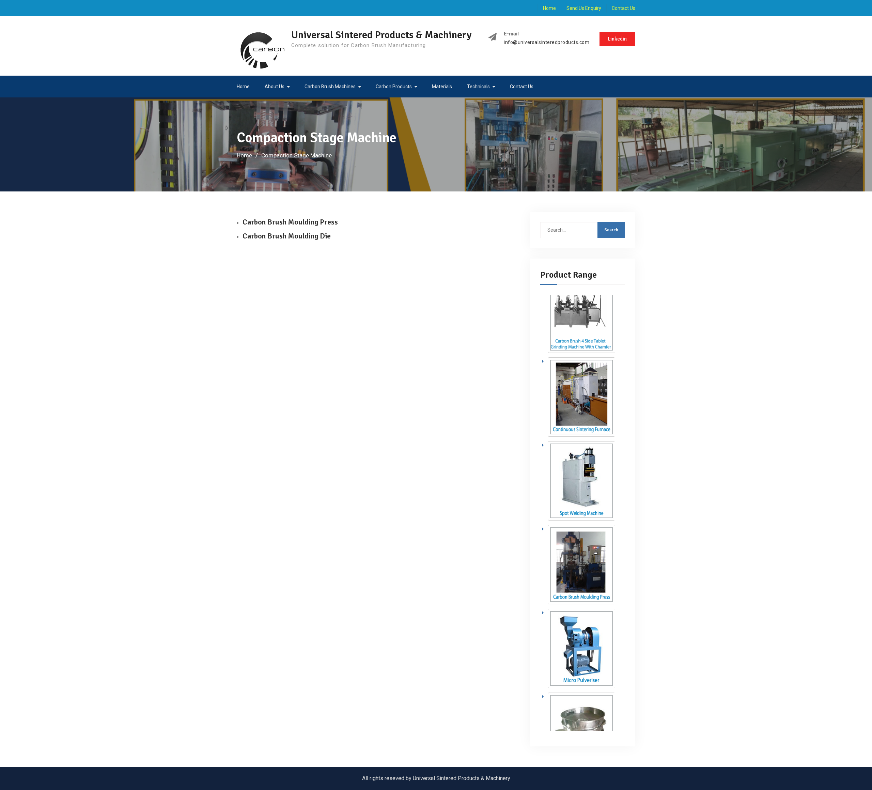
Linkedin (617, 39)
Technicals (478, 86)
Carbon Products (394, 86)
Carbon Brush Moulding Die (287, 236)
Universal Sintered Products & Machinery (381, 35)
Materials (442, 86)
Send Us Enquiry (583, 8)
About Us (274, 86)
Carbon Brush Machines (330, 86)
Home (549, 8)
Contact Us (623, 8)
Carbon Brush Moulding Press (290, 222)
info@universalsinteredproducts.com (546, 42)
